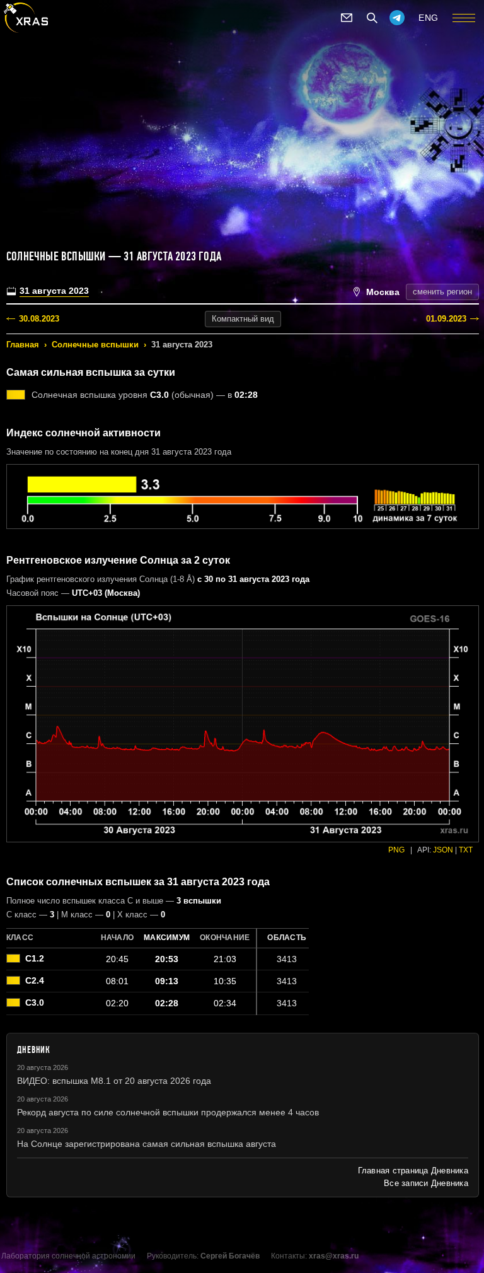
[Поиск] (372, 18)
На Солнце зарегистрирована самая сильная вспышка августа (146, 1144)
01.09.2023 (446, 318)
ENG (428, 18)
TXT (466, 850)
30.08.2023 (39, 318)
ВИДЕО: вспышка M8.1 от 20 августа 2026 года (114, 1081)
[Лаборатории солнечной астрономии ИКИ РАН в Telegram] (397, 18)
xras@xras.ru (334, 1256)
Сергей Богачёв (230, 1256)
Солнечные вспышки (95, 344)
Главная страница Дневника (413, 1170)
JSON (443, 850)
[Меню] (464, 18)
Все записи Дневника (426, 1183)
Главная (22, 344)
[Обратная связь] (347, 18)
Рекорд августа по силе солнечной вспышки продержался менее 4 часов (168, 1112)
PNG (396, 850)
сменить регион (442, 291)
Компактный (243, 318)
